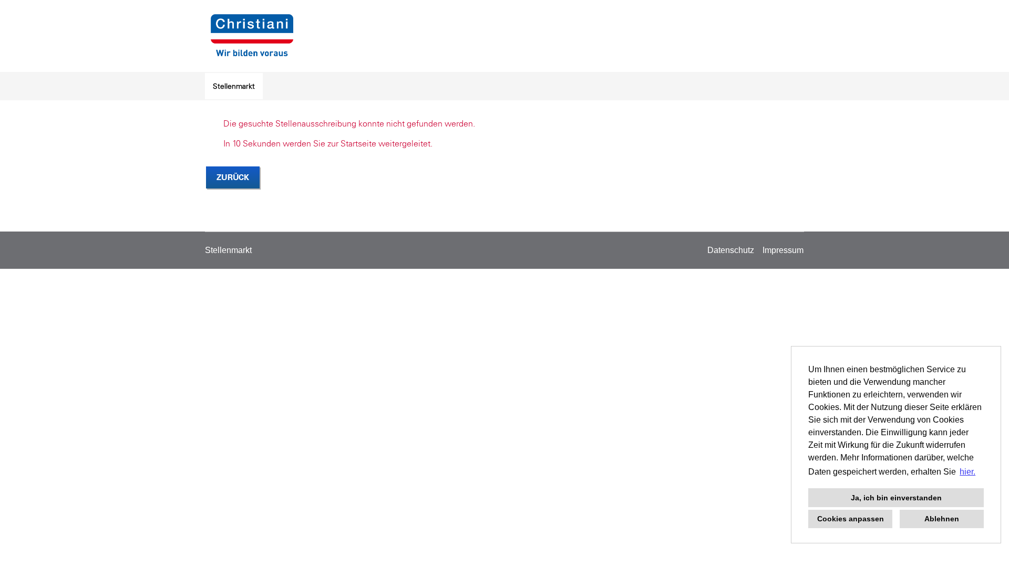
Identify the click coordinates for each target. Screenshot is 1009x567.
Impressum (783, 250)
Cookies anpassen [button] (850, 518)
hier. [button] (967, 471)
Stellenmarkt (234, 86)
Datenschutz (730, 250)
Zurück (233, 177)
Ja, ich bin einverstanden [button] (896, 498)
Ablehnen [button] (941, 518)
